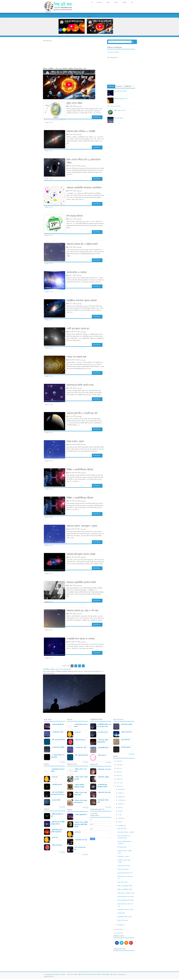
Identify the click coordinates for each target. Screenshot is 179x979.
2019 (118, 775)
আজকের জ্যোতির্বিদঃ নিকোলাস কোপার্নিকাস (83, 187)
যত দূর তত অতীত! (56, 800)
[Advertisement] (74, 55)
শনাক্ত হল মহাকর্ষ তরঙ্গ (76, 356)
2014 (118, 933)
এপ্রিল (119, 818)
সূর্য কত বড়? (55, 777)
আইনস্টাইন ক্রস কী (57, 784)
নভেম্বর (120, 793)
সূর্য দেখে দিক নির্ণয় (125, 739)
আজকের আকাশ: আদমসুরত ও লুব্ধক (81, 525)
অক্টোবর (120, 796)
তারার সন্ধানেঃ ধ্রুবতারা (126, 724)
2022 (118, 768)
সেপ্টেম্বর (120, 800)
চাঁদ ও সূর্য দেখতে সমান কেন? (114, 106)
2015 (118, 929)
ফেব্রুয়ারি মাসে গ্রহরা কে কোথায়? (80, 638)
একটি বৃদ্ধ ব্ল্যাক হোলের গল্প (77, 328)
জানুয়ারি (120, 925)
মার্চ (119, 822)
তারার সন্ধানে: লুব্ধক (75, 441)
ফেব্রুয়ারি (120, 825)
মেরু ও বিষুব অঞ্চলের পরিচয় (120, 91)
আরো (132, 2)
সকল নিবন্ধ (62, 762)
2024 (118, 761)
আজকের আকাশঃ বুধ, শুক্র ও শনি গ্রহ (82, 610)
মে (118, 814)
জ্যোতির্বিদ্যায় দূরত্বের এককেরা (124, 916)
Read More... (97, 117)
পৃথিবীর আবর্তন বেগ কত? (119, 110)
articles (51, 122)
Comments (127, 86)
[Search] (133, 42)
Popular (111, 86)
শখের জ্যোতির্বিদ (93, 813)
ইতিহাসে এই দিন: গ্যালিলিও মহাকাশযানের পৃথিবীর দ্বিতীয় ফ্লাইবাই (81, 824)
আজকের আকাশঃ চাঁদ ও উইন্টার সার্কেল (82, 244)
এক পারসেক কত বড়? (103, 732)
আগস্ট (119, 804)
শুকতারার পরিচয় (121, 913)
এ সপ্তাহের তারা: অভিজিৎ (58, 747)
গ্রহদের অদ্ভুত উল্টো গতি (58, 724)
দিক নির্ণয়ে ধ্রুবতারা (125, 747)
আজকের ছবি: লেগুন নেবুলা (104, 769)
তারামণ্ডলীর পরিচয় (118, 118)
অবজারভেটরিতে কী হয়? (103, 747)
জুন (119, 811)
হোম (92, 2)
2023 (118, 764)
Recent (119, 86)
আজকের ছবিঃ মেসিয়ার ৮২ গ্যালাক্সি (80, 131)
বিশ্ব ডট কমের (84, 974)
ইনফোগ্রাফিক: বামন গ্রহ (81, 839)
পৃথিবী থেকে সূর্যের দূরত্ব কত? (120, 98)
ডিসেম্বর (120, 789)
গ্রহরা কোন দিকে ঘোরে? (123, 920)
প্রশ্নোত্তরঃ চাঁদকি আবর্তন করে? (80, 384)
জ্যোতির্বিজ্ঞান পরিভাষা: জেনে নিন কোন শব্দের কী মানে (57, 669)
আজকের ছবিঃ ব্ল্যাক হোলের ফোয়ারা (80, 554)
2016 (118, 786)
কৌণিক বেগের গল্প (102, 755)
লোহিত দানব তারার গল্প (57, 845)
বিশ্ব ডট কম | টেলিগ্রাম (113, 52)
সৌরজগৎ (116, 2)
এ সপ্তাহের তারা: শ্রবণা (57, 732)
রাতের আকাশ (99, 2)
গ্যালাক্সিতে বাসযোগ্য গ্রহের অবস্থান (81, 300)
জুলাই (119, 807)
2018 (118, 779)
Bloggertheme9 (48, 976)
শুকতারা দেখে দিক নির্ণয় (126, 732)
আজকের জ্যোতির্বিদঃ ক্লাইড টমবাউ (81, 582)
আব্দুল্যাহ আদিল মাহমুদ (111, 974)
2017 (118, 783)
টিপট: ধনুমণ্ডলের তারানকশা (58, 739)
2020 (118, 772)
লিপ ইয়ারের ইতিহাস (74, 215)
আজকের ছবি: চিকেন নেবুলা (104, 792)
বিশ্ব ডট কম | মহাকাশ (60, 974)
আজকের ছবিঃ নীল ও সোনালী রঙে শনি (81, 413)
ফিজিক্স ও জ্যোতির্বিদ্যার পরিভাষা (79, 469)
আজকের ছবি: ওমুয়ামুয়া (103, 777)
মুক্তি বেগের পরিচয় (74, 103)
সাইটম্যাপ (124, 2)
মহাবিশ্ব (108, 2)
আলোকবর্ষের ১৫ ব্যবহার (76, 272)
